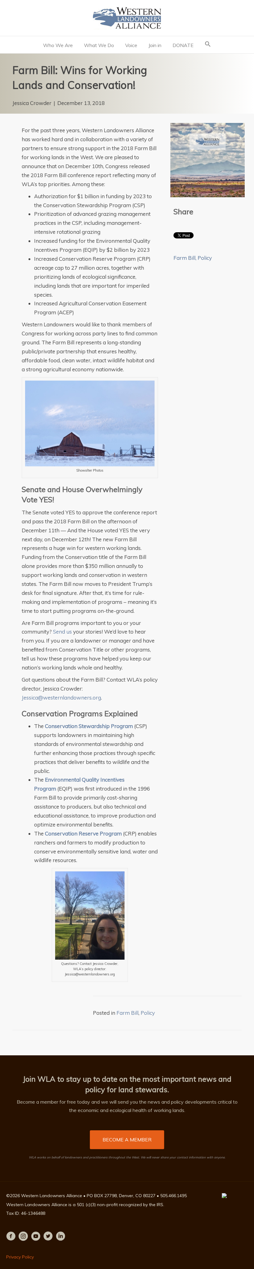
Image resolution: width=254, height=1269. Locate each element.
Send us (62, 631)
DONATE (183, 45)
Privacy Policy (20, 1257)
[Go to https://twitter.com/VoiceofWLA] (48, 1237)
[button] (208, 44)
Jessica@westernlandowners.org (61, 697)
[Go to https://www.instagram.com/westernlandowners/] (23, 1237)
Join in (154, 45)
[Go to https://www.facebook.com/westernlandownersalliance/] (10, 1237)
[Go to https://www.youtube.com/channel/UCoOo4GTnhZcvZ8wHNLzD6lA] (35, 1237)
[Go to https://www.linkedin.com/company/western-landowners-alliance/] (60, 1237)
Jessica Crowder (31, 103)
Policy (205, 258)
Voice (131, 45)
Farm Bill (184, 258)
